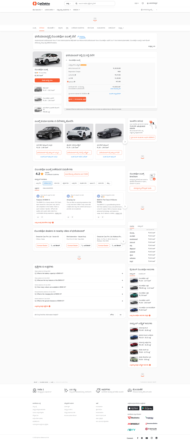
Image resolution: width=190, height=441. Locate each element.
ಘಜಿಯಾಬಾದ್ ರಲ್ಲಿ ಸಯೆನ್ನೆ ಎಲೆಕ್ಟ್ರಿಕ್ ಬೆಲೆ (79, 152)
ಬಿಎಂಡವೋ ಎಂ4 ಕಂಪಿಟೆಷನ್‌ (147, 307)
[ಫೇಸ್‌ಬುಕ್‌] (137, 438)
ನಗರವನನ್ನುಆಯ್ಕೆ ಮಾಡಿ (149, 9)
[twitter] (142, 438)
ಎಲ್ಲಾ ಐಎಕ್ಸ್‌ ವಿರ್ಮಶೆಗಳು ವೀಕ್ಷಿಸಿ (43, 222)
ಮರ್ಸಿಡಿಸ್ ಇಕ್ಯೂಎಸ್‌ (103, 145)
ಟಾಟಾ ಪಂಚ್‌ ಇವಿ (143, 350)
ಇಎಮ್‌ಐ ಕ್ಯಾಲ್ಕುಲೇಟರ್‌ (115, 93)
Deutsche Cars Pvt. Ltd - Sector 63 (47, 236)
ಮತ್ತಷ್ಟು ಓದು (151, 46)
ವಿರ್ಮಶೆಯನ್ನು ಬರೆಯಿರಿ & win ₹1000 (76, 174)
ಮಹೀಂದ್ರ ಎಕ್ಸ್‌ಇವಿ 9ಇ (145, 342)
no (120, 314)
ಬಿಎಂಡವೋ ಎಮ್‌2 (144, 300)
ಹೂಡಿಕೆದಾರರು (36, 421)
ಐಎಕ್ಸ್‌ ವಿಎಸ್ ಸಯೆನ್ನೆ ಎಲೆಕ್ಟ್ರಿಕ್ (79, 156)
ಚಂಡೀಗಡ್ (132, 252)
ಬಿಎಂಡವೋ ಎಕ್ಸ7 (144, 278)
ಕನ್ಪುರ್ (131, 261)
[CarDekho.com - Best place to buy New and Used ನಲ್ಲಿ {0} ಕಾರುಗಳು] (41, 3)
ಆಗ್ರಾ (131, 245)
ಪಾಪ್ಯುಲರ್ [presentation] (140, 226)
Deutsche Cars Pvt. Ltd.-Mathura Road (109, 236)
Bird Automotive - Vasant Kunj (76, 236)
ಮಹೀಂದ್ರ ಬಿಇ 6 (143, 328)
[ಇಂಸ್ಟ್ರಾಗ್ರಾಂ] (152, 438)
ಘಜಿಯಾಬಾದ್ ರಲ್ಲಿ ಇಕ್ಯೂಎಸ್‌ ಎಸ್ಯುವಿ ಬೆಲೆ (49, 152)
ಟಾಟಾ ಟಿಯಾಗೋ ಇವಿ (145, 357)
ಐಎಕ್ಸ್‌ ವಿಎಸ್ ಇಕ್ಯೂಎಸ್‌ (109, 156)
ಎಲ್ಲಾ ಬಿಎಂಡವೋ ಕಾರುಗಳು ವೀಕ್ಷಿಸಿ (139, 315)
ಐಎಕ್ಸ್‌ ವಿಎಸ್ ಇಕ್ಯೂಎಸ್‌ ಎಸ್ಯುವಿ (48, 156)
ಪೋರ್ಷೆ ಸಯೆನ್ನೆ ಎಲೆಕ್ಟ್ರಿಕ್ (74, 145)
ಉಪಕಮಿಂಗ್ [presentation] (142, 274)
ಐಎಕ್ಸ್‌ (34, 28)
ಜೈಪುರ (131, 255)
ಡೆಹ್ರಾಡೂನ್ (132, 248)
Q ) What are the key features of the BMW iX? (49, 280)
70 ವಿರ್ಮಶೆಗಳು (42, 73)
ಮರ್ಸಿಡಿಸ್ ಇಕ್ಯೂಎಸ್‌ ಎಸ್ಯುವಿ (44, 145)
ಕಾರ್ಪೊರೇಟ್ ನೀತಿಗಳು (38, 418)
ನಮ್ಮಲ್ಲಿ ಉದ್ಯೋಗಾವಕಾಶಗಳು (39, 409)
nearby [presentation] (132, 226)
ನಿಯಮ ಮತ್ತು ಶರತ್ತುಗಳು (38, 412)
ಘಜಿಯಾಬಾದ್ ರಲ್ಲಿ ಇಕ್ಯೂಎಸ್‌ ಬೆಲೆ (109, 152)
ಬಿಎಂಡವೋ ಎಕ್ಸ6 (144, 293)
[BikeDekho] (134, 417)
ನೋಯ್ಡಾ (132, 233)
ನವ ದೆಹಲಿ (132, 236)
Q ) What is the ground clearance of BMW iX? (49, 301)
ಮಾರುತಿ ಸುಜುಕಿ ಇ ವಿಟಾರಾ (146, 335)
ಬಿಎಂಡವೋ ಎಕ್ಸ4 (144, 285)
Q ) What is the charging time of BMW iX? (48, 294)
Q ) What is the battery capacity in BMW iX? (49, 273)
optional (71, 82)
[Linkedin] (156, 438)
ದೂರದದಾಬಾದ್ (134, 239)
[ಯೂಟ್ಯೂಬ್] (147, 438)
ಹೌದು (112, 314)
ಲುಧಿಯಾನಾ (132, 258)
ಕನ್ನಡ (136, 3)
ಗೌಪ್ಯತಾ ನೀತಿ (35, 415)
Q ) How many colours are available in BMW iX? (50, 287)
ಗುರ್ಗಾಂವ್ (132, 242)
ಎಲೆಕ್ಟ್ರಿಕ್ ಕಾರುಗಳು (144, 365)
